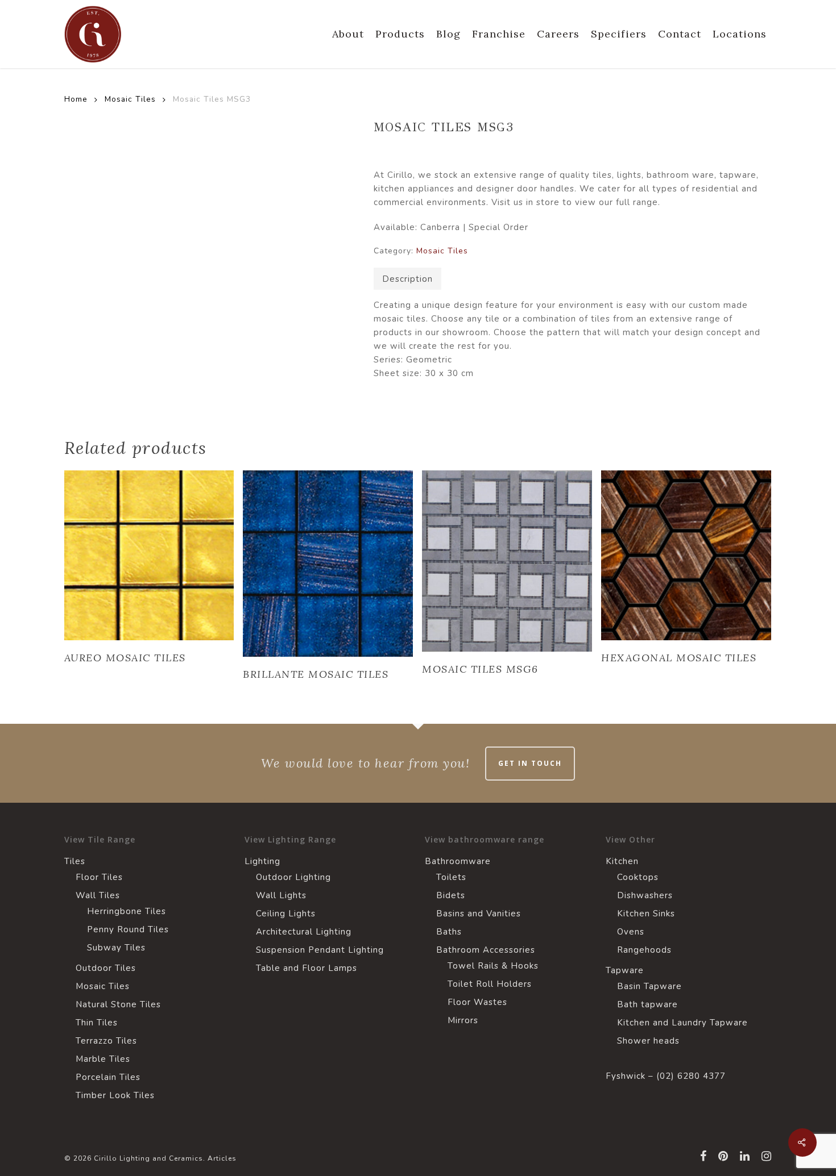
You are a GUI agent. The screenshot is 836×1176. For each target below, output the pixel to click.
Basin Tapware (649, 986)
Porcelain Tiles (108, 1077)
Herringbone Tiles (126, 911)
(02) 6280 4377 (691, 1076)
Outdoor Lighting (293, 877)
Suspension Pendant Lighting (320, 950)
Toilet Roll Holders (490, 984)
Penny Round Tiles (128, 929)
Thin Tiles (97, 1022)
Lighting (262, 861)
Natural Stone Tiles (118, 1004)
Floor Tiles (99, 877)
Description (407, 279)
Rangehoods (644, 950)
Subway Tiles (116, 947)
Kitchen (622, 861)
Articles (222, 1158)
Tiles (74, 861)
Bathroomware (458, 861)
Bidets (450, 895)
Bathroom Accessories (485, 950)
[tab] (407, 279)
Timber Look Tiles (115, 1095)
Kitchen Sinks (646, 913)
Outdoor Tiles (106, 968)
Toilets (451, 877)
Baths (449, 931)
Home (76, 99)
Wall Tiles (98, 895)
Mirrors (463, 1020)
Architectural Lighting (303, 931)
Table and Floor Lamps (306, 968)
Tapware (625, 970)
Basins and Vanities (478, 913)
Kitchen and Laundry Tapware (682, 1022)
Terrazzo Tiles (106, 1040)
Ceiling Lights (286, 913)
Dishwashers (645, 895)
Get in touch (530, 763)
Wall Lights (281, 895)
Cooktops (638, 877)
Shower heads (648, 1040)
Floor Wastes (477, 1002)
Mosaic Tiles (130, 99)
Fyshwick (625, 1076)
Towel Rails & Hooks (493, 965)
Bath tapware (647, 1004)
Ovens (630, 931)
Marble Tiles (103, 1059)
